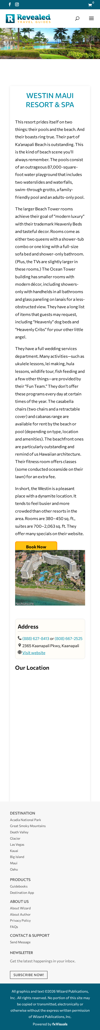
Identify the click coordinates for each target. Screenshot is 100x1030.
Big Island (17, 857)
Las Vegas (17, 844)
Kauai (14, 851)
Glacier (15, 838)
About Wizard (20, 908)
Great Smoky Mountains (28, 826)
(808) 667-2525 (69, 638)
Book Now (36, 546)
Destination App (22, 892)
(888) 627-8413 (35, 638)
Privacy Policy (20, 920)
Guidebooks (18, 886)
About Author (20, 914)
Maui (13, 863)
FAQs (14, 927)
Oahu (14, 869)
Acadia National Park (25, 820)
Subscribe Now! (28, 975)
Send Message (20, 942)
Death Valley (19, 832)
